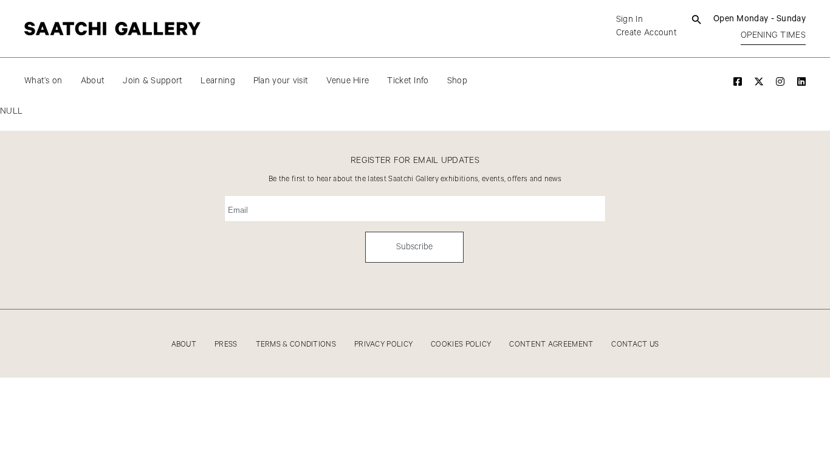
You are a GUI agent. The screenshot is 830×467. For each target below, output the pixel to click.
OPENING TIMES (773, 35)
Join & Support (152, 81)
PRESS (226, 344)
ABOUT (184, 344)
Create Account (646, 33)
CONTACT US (635, 344)
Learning (218, 81)
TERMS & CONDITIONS (296, 344)
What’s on (43, 81)
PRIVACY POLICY (383, 344)
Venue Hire (347, 81)
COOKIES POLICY (461, 344)
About (93, 81)
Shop (457, 81)
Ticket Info (407, 81)
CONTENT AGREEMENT (551, 344)
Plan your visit (281, 81)
